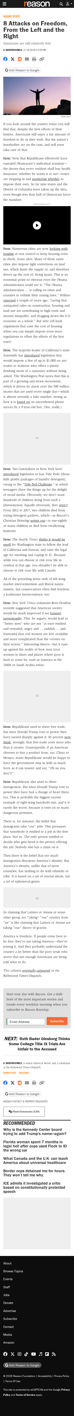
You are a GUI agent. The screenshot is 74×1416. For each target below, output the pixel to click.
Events (8, 1279)
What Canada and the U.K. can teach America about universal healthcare (35, 1160)
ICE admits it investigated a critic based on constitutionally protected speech (34, 1187)
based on (23, 402)
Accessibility (45, 1376)
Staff (6, 1287)
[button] (69, 3)
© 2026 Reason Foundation (19, 1376)
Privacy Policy (61, 1376)
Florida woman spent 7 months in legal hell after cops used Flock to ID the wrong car (35, 1146)
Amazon (8, 1342)
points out (37, 521)
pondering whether (46, 179)
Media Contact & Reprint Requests (25, 1101)
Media (7, 1334)
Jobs (6, 1295)
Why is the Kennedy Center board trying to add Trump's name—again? (34, 1131)
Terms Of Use (12, 1381)
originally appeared (36, 970)
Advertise (9, 1311)
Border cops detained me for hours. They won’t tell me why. (34, 1172)
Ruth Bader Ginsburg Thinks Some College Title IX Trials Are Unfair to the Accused (37, 1043)
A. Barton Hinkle (12, 50)
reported (9, 300)
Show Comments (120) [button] (25, 1111)
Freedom (24, 1073)
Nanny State (11, 16)
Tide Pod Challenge (38, 484)
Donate (8, 1303)
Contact (8, 1327)
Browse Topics (13, 1271)
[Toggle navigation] (4, 4)
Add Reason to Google (23, 70)
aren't (63, 505)
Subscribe (57, 1021)
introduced (32, 355)
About (7, 1263)
